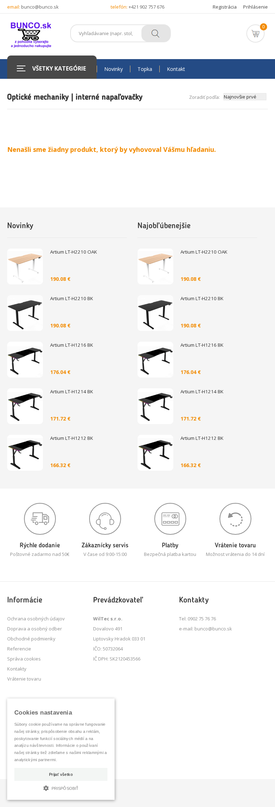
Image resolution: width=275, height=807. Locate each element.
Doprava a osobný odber (34, 628)
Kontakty (16, 669)
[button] (60, 787)
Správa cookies (24, 658)
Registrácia (225, 7)
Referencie (19, 648)
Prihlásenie (255, 7)
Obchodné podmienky (31, 638)
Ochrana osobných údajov (36, 618)
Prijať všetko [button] (61, 774)
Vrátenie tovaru (24, 679)
